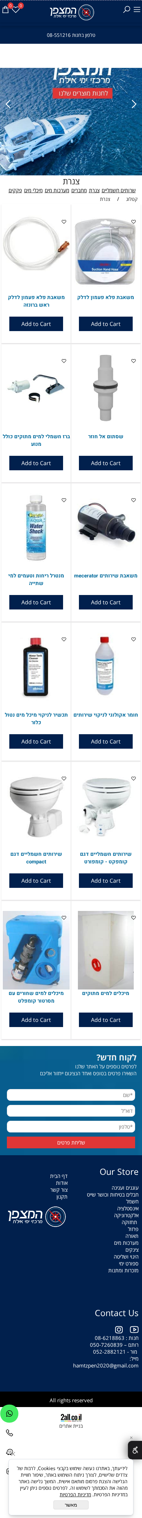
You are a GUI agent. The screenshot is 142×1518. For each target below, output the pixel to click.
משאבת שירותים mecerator (106, 575)
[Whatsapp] (9, 1415)
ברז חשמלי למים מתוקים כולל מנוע (36, 440)
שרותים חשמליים (119, 190)
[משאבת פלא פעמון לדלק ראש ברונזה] (36, 269)
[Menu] (136, 10)
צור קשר (59, 1189)
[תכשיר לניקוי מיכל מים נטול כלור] (36, 698)
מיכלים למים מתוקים (105, 993)
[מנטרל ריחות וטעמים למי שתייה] (36, 560)
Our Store (119, 1171)
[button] (106, 323)
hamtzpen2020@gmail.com (105, 1365)
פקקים (15, 190)
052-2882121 (109, 1351)
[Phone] (9, 1435)
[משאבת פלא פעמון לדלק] (106, 285)
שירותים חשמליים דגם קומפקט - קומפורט (106, 857)
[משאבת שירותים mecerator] (106, 559)
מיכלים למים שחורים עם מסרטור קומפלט (36, 997)
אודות (62, 1182)
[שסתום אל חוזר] (106, 420)
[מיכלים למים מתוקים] (106, 987)
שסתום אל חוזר (105, 436)
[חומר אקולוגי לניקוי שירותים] (106, 698)
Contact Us (117, 1313)
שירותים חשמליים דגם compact (36, 857)
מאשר (71, 1505)
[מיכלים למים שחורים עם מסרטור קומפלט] (36, 987)
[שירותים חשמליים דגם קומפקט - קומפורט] (106, 837)
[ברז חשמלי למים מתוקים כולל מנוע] (36, 420)
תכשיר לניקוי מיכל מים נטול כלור (36, 718)
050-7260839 (106, 1344)
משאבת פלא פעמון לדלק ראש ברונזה (36, 301)
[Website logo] (71, 12)
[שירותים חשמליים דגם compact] (36, 837)
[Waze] (9, 1454)
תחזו (132, 1222)
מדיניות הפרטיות (75, 1494)
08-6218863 (109, 1337)
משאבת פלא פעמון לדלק (105, 297)
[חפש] (126, 10)
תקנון (62, 1196)
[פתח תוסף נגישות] (135, 1450)
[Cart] (5, 10)
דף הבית (59, 1175)
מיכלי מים (33, 190)
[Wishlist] (15, 10)
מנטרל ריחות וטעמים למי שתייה (36, 579)
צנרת (71, 181)
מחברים (79, 190)
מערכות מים (57, 190)
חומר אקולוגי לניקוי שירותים (105, 715)
